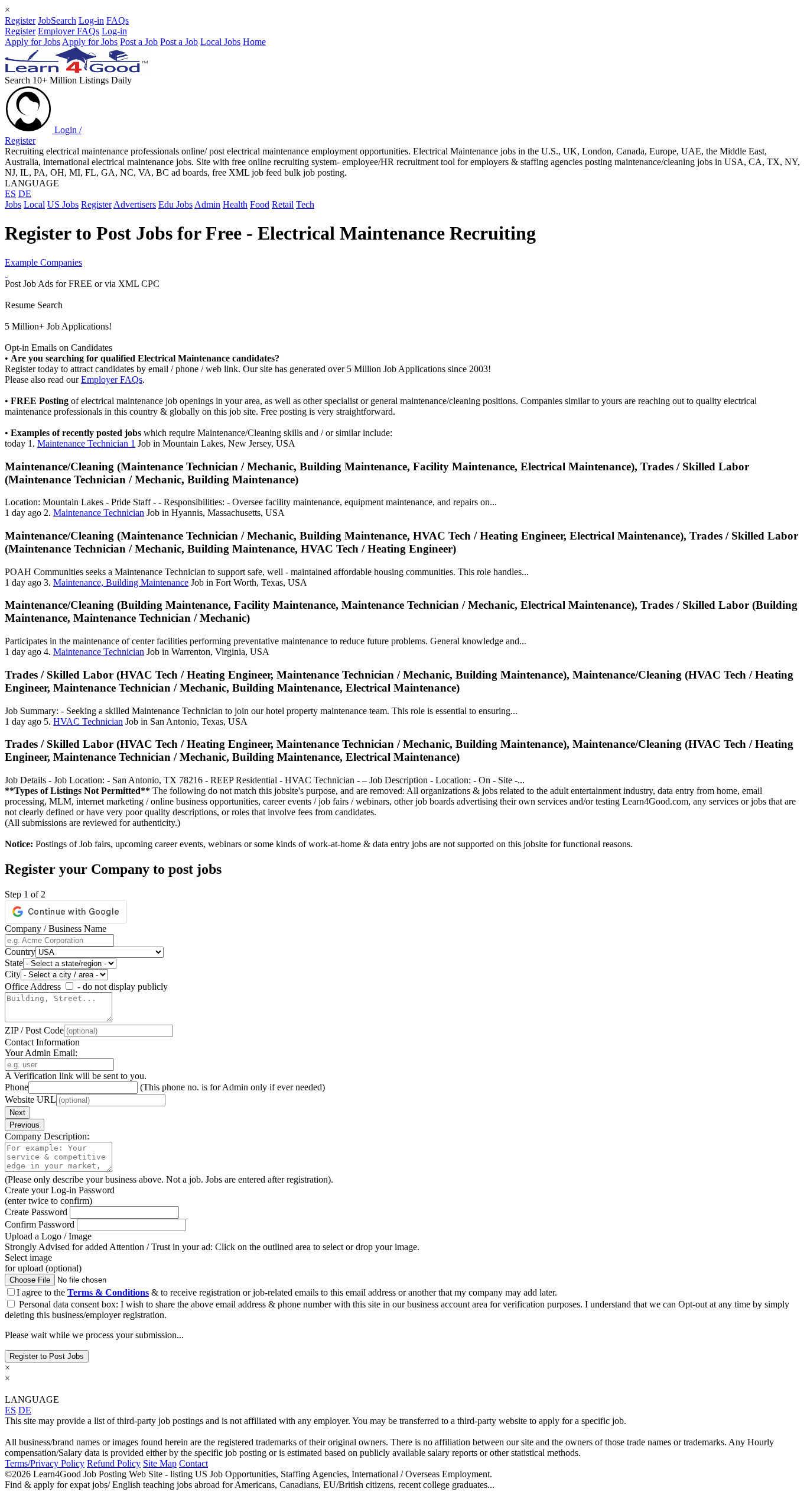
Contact (193, 1463)
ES (10, 194)
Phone (16, 1087)
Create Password (37, 1212)
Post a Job (139, 42)
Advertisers (134, 204)
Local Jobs (220, 42)
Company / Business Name (55, 929)
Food (259, 204)
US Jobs (63, 204)
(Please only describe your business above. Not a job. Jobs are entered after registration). (169, 1179)
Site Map (160, 1463)
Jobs (13, 204)
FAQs (117, 20)
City (13, 974)
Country (20, 952)
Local (34, 204)
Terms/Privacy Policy (44, 1463)
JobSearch (57, 20)
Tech (305, 204)
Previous (24, 1125)
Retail (283, 204)
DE (24, 194)
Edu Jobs (175, 204)
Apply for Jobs (32, 42)
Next (17, 1112)
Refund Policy (114, 1463)
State (14, 963)
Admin (207, 204)
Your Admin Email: (41, 1053)
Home (254, 42)
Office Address (33, 986)
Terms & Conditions (108, 1292)
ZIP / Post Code (34, 1030)
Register (20, 20)
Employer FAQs (68, 31)
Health (235, 204)
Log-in (91, 20)
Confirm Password (41, 1224)
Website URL (30, 1099)
